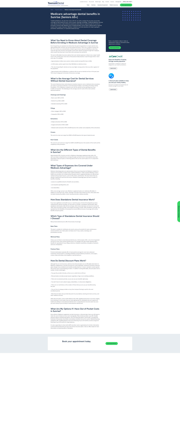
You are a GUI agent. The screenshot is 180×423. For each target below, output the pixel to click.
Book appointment (114, 47)
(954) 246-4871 (74, 346)
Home (52, 9)
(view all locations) (64, 5)
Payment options (59, 9)
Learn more (113, 68)
